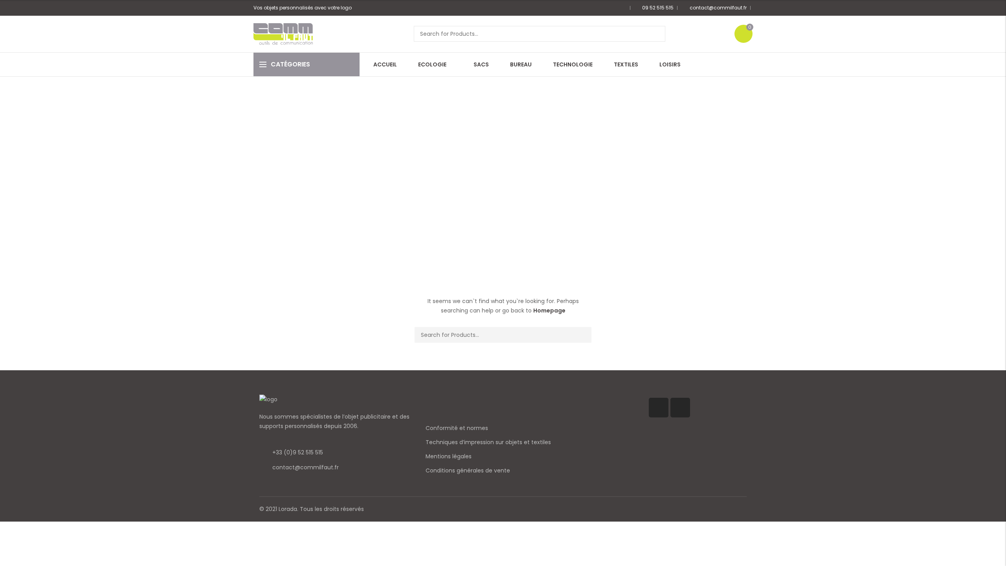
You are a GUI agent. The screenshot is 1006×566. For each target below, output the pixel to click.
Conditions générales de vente (468, 470)
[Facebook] (658, 407)
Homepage (549, 310)
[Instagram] (680, 407)
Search (656, 34)
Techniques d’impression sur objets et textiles (488, 442)
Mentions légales (449, 456)
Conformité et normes (457, 428)
